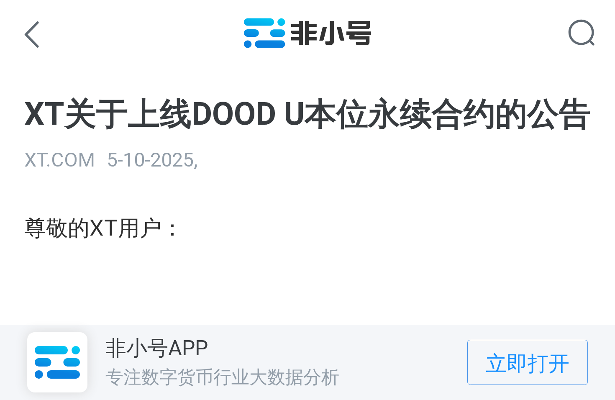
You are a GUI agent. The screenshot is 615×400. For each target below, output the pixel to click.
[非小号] (308, 42)
